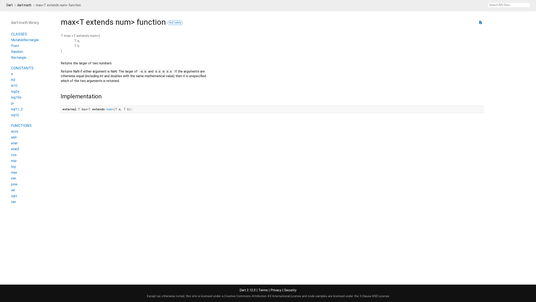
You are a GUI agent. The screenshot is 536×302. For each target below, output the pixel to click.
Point (15, 46)
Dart (9, 5)
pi (12, 103)
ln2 (13, 80)
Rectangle (18, 58)
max (14, 172)
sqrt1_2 (17, 109)
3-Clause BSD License (374, 296)
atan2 (15, 149)
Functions (21, 125)
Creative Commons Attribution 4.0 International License (262, 296)
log (13, 167)
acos (14, 131)
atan (14, 143)
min (13, 178)
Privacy (276, 290)
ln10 (14, 86)
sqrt (14, 196)
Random (17, 52)
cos (14, 155)
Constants (22, 68)
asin (14, 137)
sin (13, 190)
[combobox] (509, 5)
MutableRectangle (25, 40)
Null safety (175, 22)
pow (14, 184)
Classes (19, 34)
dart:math (24, 5)
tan (13, 202)
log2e (15, 92)
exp (14, 161)
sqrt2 (15, 115)
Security (290, 290)
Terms (263, 290)
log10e (16, 97)
